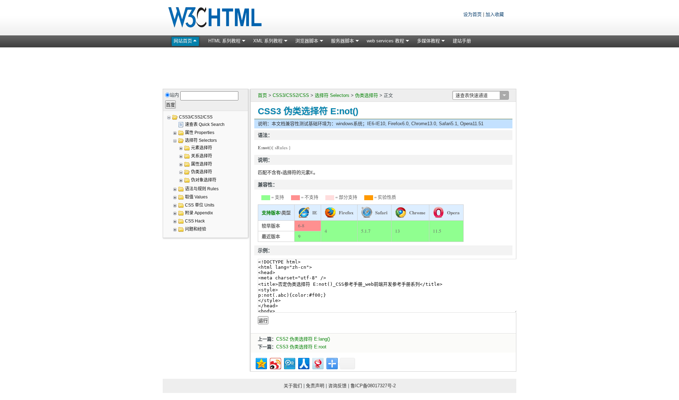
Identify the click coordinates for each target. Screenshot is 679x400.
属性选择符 (201, 164)
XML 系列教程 (268, 41)
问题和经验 (195, 229)
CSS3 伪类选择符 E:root (301, 346)
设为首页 (472, 14)
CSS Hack (195, 221)
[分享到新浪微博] (275, 362)
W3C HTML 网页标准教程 (216, 18)
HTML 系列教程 (224, 41)
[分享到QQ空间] (260, 362)
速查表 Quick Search (205, 124)
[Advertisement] (339, 67)
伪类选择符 (366, 95)
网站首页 (183, 41)
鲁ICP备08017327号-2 (373, 385)
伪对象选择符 (203, 180)
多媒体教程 (428, 41)
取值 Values (196, 197)
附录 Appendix (199, 212)
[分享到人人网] (303, 362)
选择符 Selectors (332, 95)
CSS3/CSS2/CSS (291, 95)
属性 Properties (199, 132)
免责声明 (315, 385)
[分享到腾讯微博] (289, 362)
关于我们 (293, 385)
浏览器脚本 (306, 41)
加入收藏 (495, 14)
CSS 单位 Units (199, 205)
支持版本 (271, 212)
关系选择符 (201, 155)
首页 (262, 95)
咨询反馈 (337, 385)
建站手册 (462, 41)
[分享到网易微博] (317, 362)
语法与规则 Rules (202, 188)
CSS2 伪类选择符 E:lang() (303, 339)
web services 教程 (385, 41)
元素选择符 (201, 147)
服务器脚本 (342, 41)
